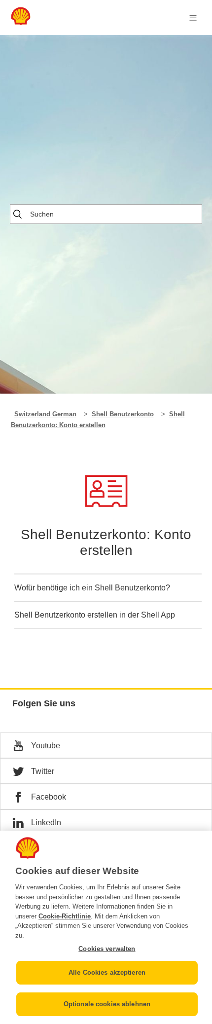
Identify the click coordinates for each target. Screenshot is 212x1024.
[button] (106, 745)
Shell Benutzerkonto (123, 414)
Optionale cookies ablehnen (107, 1004)
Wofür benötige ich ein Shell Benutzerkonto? (92, 588)
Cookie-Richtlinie (64, 916)
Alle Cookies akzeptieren (107, 972)
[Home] (21, 22)
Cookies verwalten (106, 948)
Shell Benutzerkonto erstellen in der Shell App (94, 615)
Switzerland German (45, 414)
